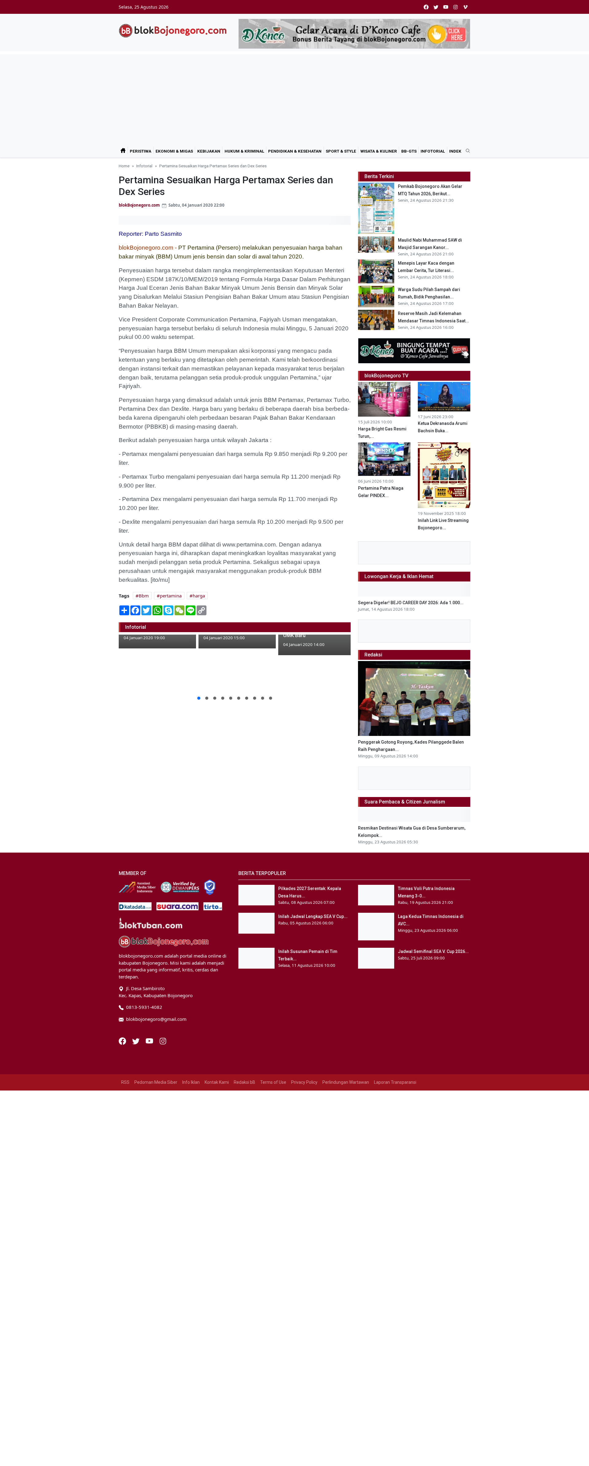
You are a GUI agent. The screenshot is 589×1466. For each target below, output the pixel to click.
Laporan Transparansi (395, 1082)
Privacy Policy (304, 1082)
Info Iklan (191, 1082)
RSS (125, 1082)
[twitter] (436, 7)
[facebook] (426, 7)
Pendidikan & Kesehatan (294, 151)
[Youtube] (150, 1040)
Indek (455, 151)
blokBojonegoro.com (139, 205)
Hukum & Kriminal (244, 151)
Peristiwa (140, 151)
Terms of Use (273, 1082)
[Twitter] (136, 1040)
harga (199, 596)
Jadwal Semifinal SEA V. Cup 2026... (433, 951)
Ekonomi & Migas (174, 151)
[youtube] (446, 7)
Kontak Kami (217, 1082)
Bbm (144, 596)
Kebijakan (208, 151)
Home (124, 165)
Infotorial (433, 151)
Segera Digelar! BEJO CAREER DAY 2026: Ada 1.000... (411, 602)
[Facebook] (123, 1040)
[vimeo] (465, 7)
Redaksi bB (244, 1082)
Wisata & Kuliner (378, 151)
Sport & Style (341, 151)
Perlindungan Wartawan (345, 1082)
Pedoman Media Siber (155, 1082)
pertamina (171, 596)
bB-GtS (409, 151)
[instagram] (455, 7)
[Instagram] (163, 1040)
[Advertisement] (294, 97)
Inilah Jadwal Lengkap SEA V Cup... (313, 916)
